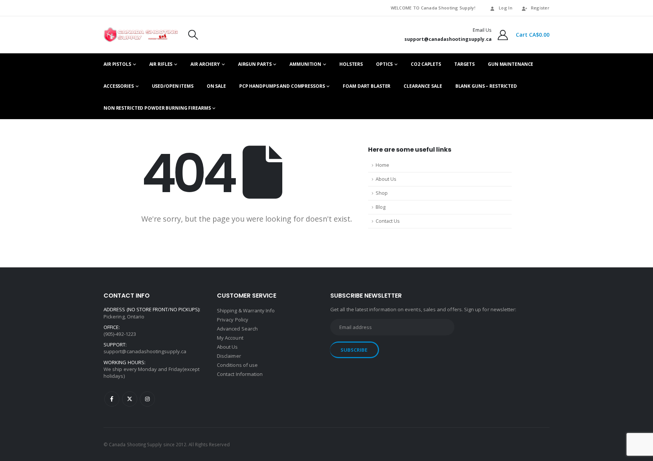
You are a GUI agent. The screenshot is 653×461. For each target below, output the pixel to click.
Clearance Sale (423, 86)
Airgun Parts (255, 64)
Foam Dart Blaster (366, 86)
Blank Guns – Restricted (486, 86)
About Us (386, 179)
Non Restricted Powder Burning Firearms (157, 108)
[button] (193, 35)
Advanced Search (237, 328)
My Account (230, 337)
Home (382, 165)
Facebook (111, 399)
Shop (382, 193)
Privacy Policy (232, 319)
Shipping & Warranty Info (246, 310)
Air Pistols (117, 64)
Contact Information (240, 374)
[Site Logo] (141, 35)
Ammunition (305, 64)
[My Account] (503, 35)
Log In (505, 8)
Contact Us (388, 221)
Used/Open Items (172, 86)
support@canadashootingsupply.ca (145, 351)
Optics (384, 64)
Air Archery (205, 64)
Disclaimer (229, 355)
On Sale (216, 86)
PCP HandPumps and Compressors (282, 86)
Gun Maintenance (510, 64)
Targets (464, 64)
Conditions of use (237, 365)
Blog (380, 207)
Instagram (147, 399)
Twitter (129, 399)
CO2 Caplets (426, 64)
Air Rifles (161, 64)
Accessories (119, 86)
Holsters (351, 64)
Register (540, 8)
